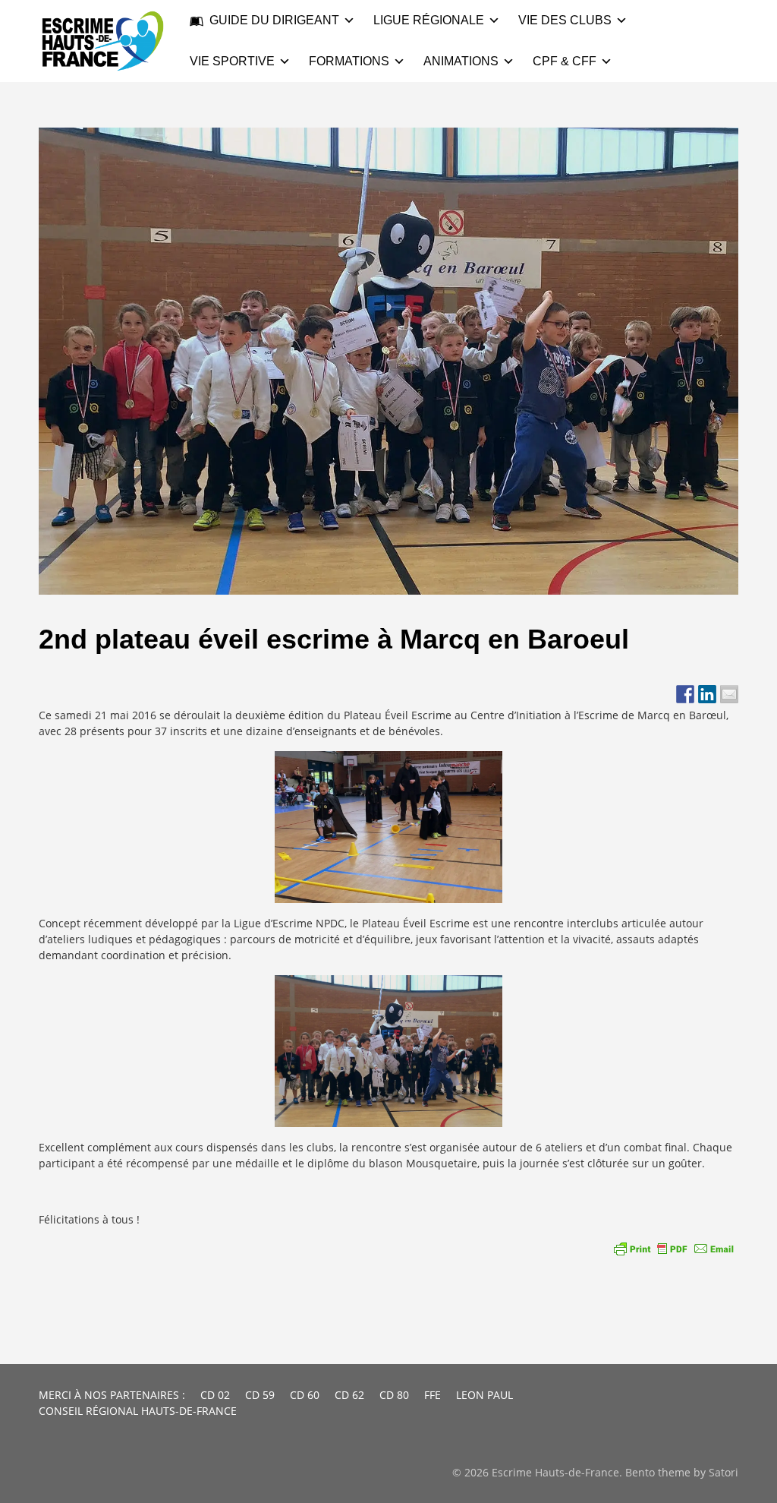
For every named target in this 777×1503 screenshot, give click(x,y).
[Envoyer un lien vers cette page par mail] (729, 694)
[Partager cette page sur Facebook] (685, 694)
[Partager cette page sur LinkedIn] (707, 694)
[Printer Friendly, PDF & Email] (673, 1248)
